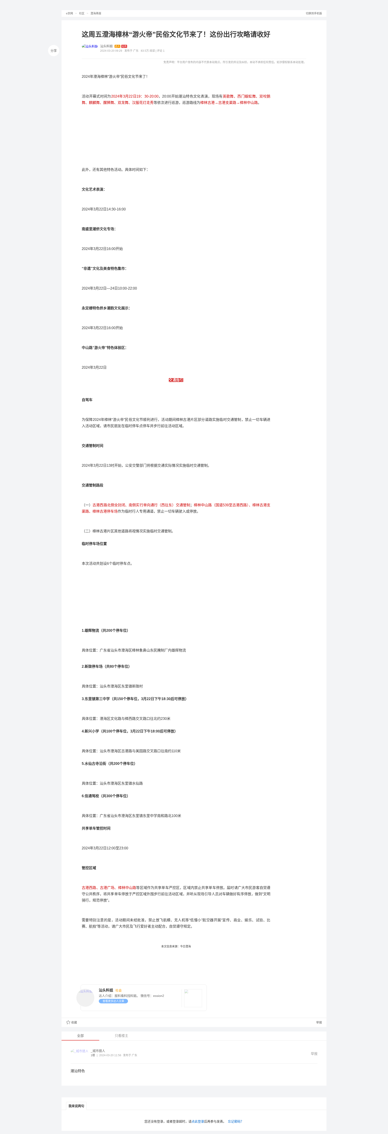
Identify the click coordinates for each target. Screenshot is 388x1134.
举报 (318, 1022)
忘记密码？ (236, 1121)
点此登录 (198, 1121)
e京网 (69, 13)
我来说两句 (76, 1106)
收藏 (74, 1022)
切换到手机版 (314, 13)
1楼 (93, 1055)
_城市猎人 (98, 1051)
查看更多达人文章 (113, 1001)
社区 (81, 13)
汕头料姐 (106, 46)
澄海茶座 (95, 13)
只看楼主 (121, 1036)
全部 (80, 1036)
